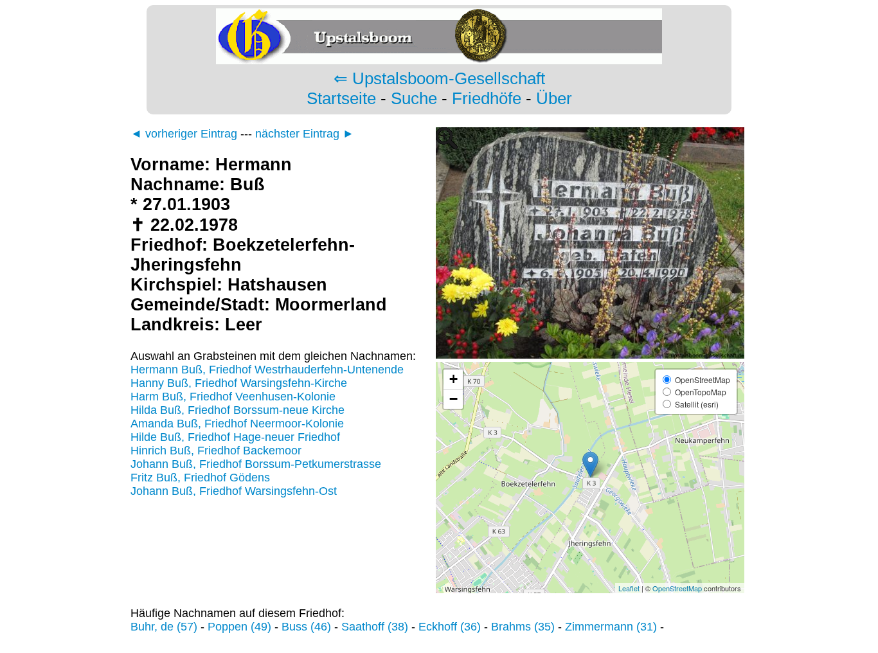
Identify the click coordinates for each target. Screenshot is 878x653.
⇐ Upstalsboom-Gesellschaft (439, 78)
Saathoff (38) (374, 626)
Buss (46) (306, 626)
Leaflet (629, 588)
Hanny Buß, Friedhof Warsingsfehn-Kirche (238, 383)
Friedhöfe (486, 98)
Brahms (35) (523, 626)
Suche (414, 98)
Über (554, 98)
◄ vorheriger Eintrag (183, 133)
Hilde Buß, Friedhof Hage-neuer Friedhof (235, 437)
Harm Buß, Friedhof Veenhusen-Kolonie (233, 396)
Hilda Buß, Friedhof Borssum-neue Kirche (237, 410)
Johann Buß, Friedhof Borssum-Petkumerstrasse (255, 464)
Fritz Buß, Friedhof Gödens (200, 477)
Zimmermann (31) (611, 626)
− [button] (453, 399)
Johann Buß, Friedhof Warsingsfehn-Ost (233, 491)
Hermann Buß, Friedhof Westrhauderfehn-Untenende (267, 369)
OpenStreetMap (677, 588)
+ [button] (453, 379)
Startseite (341, 98)
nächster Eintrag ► (304, 133)
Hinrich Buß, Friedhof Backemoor (215, 450)
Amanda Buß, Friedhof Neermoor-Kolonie (237, 423)
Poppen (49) (239, 626)
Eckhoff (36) (449, 626)
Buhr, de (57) (163, 626)
